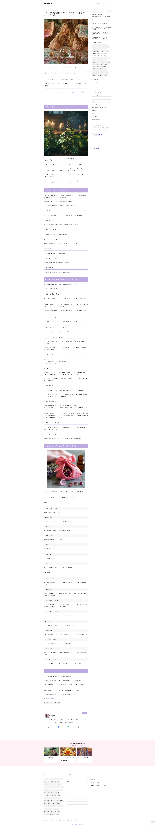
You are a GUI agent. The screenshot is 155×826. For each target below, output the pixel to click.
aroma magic (61, 10)
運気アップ (105, 70)
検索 (109, 11)
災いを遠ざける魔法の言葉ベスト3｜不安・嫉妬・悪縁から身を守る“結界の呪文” (101, 38)
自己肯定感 (105, 66)
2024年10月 (94, 85)
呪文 (98, 55)
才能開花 (108, 62)
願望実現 (94, 75)
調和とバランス (103, 68)
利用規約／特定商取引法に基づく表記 (98, 785)
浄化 (94, 64)
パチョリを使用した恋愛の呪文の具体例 (101, 129)
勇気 (107, 51)
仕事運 (101, 49)
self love (94, 113)
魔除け (106, 75)
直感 (102, 64)
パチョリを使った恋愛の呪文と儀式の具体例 (102, 127)
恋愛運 (99, 60)
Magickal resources (50, 698)
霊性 (107, 73)
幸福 (105, 55)
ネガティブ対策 (106, 46)
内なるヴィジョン (96, 51)
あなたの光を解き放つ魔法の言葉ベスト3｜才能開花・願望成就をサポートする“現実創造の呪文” (101, 33)
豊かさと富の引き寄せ (97, 70)
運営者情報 (92, 779)
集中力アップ (101, 73)
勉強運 (94, 53)
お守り (99, 42)
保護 (105, 49)
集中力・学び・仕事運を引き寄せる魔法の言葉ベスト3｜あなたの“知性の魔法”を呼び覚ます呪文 (101, 28)
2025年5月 (94, 82)
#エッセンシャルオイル (48, 702)
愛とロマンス (95, 62)
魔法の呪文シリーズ (96, 119)
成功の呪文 (102, 62)
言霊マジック (95, 68)
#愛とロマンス (57, 702)
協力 (98, 53)
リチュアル (95, 49)
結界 (94, 66)
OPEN (83, 92)
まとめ (95, 130)
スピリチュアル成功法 (97, 46)
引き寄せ (100, 57)
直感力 (107, 64)
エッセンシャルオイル (97, 44)
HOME (98, 3)
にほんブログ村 (95, 148)
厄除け (94, 55)
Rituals (94, 42)
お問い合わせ (105, 3)
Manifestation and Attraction (99, 107)
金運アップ (95, 73)
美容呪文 (98, 66)
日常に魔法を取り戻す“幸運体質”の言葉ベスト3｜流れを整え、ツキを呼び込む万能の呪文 (101, 23)
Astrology (94, 98)
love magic (95, 104)
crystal (94, 101)
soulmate (94, 116)
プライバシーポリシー (95, 782)
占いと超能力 (104, 53)
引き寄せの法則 (107, 57)
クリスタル (105, 44)
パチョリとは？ (96, 123)
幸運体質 (94, 57)
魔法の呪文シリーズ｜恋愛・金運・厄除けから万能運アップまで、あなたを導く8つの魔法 (101, 18)
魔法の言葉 (101, 75)
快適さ (94, 60)
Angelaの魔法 (49, 3)
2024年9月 (94, 88)
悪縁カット (105, 60)
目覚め (98, 64)
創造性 (103, 51)
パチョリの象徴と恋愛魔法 (98, 125)
